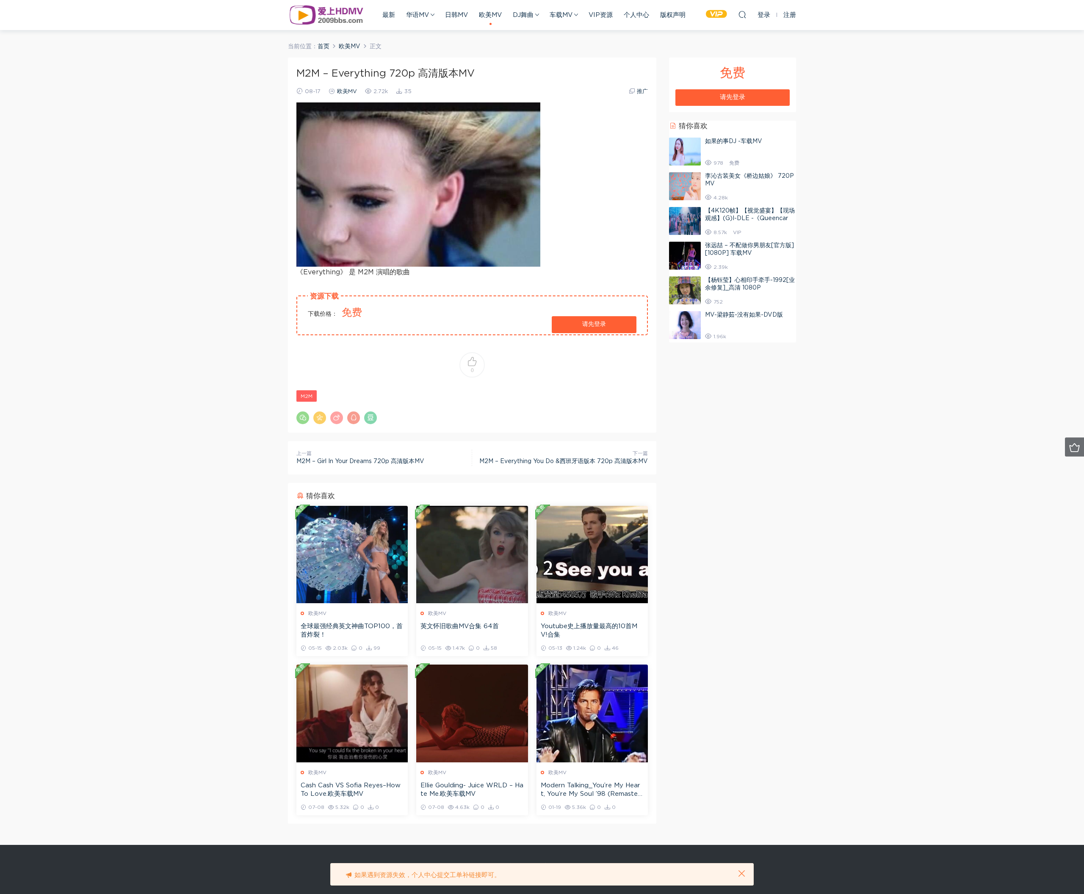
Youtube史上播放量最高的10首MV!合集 (589, 630)
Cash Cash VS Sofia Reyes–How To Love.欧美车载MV (351, 789)
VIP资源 (601, 15)
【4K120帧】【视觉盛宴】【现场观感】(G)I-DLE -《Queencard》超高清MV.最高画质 (750, 218)
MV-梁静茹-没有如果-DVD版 (744, 315)
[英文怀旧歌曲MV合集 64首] (472, 555)
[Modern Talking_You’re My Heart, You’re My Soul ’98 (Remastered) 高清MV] (592, 713)
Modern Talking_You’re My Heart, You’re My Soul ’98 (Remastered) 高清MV (590, 790)
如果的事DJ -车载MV (733, 141)
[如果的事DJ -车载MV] (685, 152)
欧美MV (490, 15)
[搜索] (742, 14)
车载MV (561, 15)
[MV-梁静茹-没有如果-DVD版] (685, 325)
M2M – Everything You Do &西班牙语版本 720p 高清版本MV (563, 461)
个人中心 (636, 15)
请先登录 (594, 324)
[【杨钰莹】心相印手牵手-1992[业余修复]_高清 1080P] (685, 290)
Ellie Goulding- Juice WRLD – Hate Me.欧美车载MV (471, 789)
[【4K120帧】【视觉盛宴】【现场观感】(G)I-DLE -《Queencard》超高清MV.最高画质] (685, 221)
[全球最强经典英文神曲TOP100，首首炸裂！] (352, 555)
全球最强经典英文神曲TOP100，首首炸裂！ (352, 630)
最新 (388, 15)
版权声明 (673, 15)
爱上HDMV (326, 15)
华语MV (417, 15)
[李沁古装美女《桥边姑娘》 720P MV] (685, 186)
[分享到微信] (302, 417)
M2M (306, 396)
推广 (642, 91)
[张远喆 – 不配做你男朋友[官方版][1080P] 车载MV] (685, 256)
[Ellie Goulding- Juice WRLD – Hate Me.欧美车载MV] (472, 713)
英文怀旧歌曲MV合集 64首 (459, 626)
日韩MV (456, 15)
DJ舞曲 (523, 15)
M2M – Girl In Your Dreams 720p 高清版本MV (360, 461)
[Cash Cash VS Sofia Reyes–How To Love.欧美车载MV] (352, 713)
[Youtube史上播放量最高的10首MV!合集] (592, 555)
